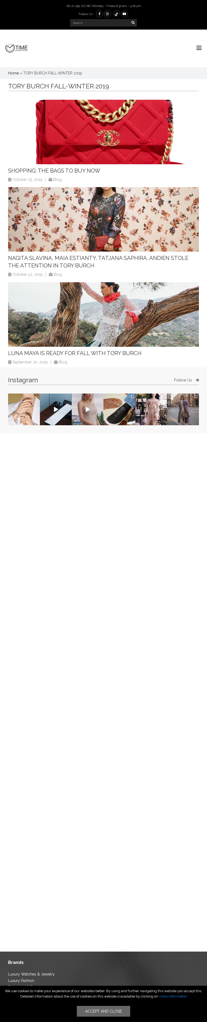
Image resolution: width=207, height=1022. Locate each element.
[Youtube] (124, 13)
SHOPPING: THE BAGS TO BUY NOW (54, 170)
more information (173, 996)
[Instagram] (107, 13)
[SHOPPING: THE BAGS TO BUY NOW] (103, 132)
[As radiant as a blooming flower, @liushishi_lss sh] (151, 409)
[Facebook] (99, 13)
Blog (57, 179)
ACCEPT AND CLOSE (103, 1011)
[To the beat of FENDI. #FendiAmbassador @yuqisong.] (56, 409)
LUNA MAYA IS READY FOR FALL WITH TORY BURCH (75, 353)
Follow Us (183, 380)
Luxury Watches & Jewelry (31, 974)
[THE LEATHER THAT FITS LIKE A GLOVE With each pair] (119, 409)
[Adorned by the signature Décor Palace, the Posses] (24, 409)
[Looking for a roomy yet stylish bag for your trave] (183, 409)
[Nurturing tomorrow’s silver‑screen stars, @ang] (88, 409)
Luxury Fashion (21, 980)
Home (13, 73)
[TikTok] (116, 13)
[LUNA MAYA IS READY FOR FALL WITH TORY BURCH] (103, 314)
